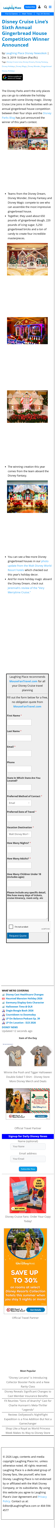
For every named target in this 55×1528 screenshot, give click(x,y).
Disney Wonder (34, 66)
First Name (14, 715)
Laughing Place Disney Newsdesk (26, 53)
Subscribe (30, 7)
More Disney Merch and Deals (27, 1081)
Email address (28, 1153)
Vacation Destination (20, 827)
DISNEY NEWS (10, 1027)
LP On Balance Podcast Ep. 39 (23, 1018)
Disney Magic (21, 66)
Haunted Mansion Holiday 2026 (24, 998)
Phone (11, 762)
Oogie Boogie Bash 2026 (19, 1010)
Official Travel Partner (28, 1128)
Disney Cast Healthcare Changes (25, 994)
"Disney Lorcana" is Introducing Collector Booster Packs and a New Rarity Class (27, 1382)
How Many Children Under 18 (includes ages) (24, 875)
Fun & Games (11, 14)
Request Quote (18, 935)
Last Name (14, 731)
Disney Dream (28, 62)
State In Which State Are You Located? (23, 779)
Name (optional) (28, 1141)
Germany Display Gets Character (25, 1002)
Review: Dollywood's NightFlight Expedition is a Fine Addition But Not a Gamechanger (28, 1419)
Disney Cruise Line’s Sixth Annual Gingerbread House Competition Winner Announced (25, 33)
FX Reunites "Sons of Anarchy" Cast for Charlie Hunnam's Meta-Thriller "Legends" (27, 1405)
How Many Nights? (19, 843)
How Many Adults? (19, 858)
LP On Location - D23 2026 (21, 1022)
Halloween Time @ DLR (19, 1006)
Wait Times (27, 14)
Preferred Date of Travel (22, 812)
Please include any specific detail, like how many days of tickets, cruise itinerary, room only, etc (26, 895)
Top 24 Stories (43, 14)
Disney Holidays (8, 66)
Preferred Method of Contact (24, 796)
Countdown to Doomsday (21, 1014)
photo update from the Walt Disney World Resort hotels (29, 565)
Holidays (11, 71)
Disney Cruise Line (14, 62)
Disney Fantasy (41, 62)
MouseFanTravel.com (23, 681)
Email (11, 746)
